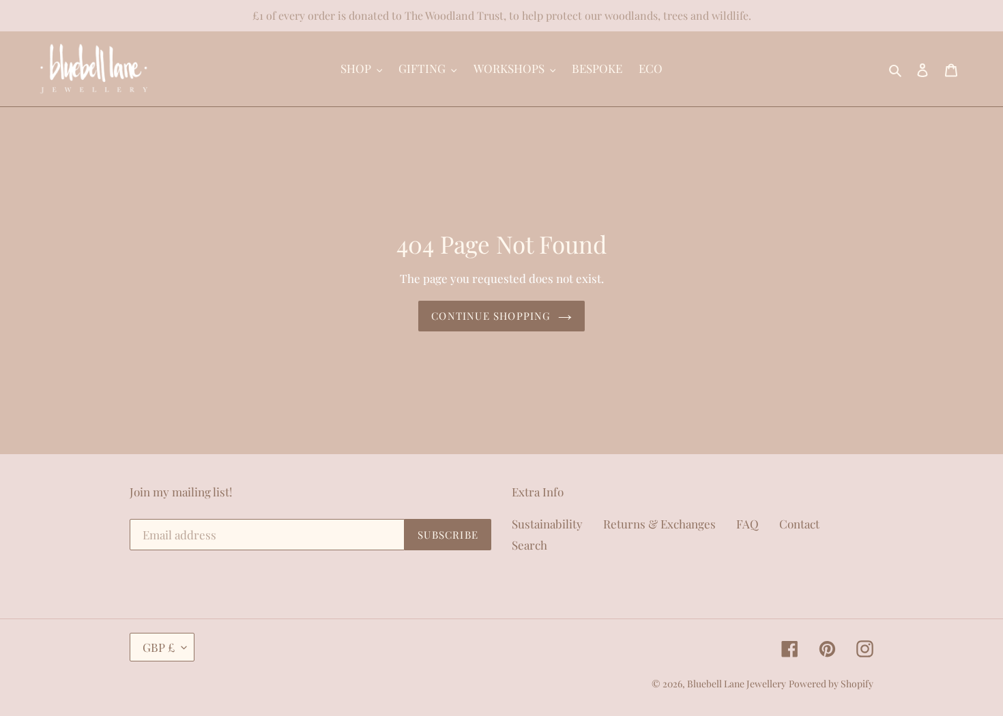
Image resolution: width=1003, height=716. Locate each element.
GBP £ (159, 647)
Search (529, 544)
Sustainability (547, 523)
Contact (799, 523)
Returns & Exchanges (659, 523)
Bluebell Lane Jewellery (736, 683)
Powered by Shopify (831, 683)
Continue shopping (491, 316)
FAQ (747, 523)
